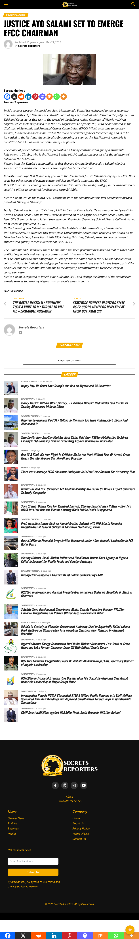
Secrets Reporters (29, 45)
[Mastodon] (42, 96)
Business (13, 828)
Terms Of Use (80, 833)
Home (76, 818)
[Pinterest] (35, 96)
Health (12, 833)
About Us (78, 823)
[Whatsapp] (56, 96)
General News (16, 818)
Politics (12, 823)
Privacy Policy (80, 828)
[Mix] (49, 96)
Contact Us (79, 839)
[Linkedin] (28, 96)
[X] (14, 96)
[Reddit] (21, 96)
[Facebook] (7, 96)
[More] (63, 96)
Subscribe (32, 872)
